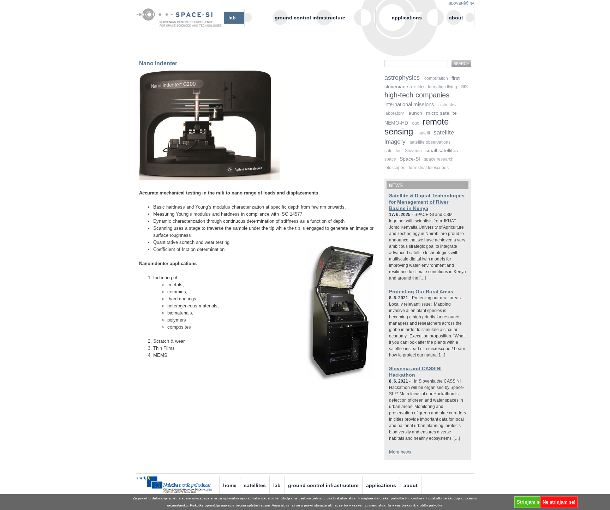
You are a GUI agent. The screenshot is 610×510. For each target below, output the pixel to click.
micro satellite (441, 113)
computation (436, 78)
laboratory (394, 113)
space (390, 159)
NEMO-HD (396, 123)
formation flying (442, 86)
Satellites (255, 485)
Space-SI (410, 159)
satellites (392, 150)
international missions (409, 104)
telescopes (394, 167)
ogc (415, 123)
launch (414, 113)
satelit (424, 133)
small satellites (441, 150)
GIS (464, 86)
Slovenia (413, 150)
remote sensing (416, 126)
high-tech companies (416, 95)
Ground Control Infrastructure (310, 17)
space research (439, 159)
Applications (407, 17)
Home (230, 485)
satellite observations (430, 142)
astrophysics (402, 77)
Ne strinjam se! (559, 502)
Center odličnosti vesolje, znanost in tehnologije (182, 23)
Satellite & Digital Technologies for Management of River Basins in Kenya (427, 202)
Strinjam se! (530, 502)
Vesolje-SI (182, 13)
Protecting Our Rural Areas (421, 291)
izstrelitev (447, 104)
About (456, 17)
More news (400, 452)
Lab (232, 17)
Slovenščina (461, 3)
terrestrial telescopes (429, 167)
